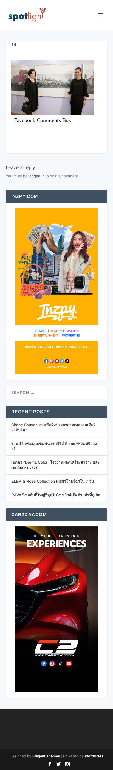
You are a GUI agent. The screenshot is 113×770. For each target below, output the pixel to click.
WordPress (94, 756)
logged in (36, 176)
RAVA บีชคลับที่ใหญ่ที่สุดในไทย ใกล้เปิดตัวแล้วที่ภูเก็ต (55, 495)
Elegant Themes (46, 756)
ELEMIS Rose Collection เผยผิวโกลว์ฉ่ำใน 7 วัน (52, 481)
